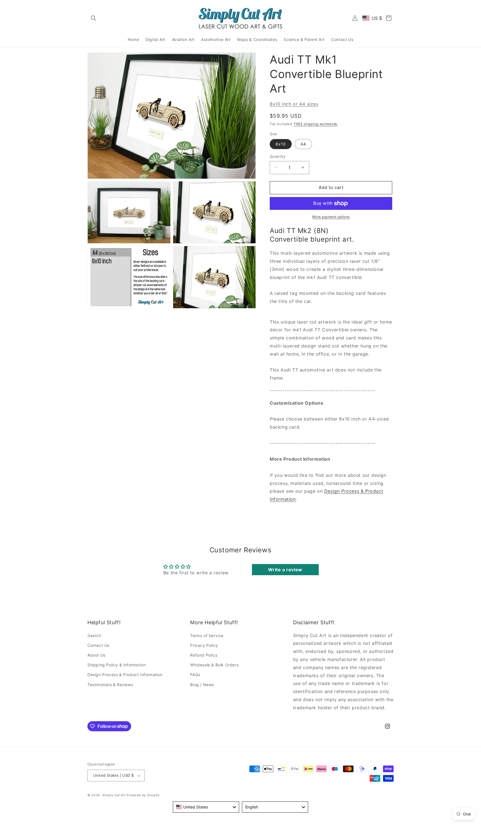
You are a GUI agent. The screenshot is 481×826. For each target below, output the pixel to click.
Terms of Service (207, 635)
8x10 (281, 144)
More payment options (331, 217)
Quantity (277, 156)
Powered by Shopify (143, 795)
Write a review (285, 569)
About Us (96, 655)
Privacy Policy (204, 645)
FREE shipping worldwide (315, 124)
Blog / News (202, 684)
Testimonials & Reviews (110, 684)
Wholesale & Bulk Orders (214, 664)
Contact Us (98, 645)
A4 (303, 144)
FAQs (195, 674)
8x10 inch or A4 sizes (294, 104)
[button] (93, 18)
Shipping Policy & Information (116, 664)
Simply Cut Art (114, 795)
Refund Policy (203, 655)
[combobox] (206, 807)
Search (94, 635)
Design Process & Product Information (125, 674)
